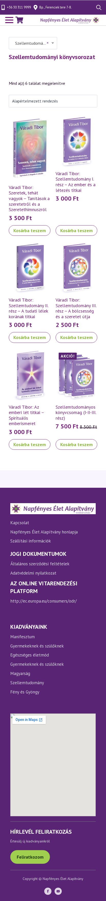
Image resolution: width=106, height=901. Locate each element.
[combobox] (33, 43)
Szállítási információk (30, 541)
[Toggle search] (98, 7)
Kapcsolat (19, 522)
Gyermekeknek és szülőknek (37, 646)
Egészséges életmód (29, 655)
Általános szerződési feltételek (39, 564)
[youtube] (58, 891)
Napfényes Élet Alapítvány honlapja (44, 532)
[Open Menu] (9, 20)
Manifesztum (22, 637)
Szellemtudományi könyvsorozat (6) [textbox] (30, 43)
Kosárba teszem (29, 230)
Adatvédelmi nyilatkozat (33, 573)
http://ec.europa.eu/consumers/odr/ (43, 601)
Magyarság (20, 673)
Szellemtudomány (27, 683)
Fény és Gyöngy (24, 692)
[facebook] (47, 891)
